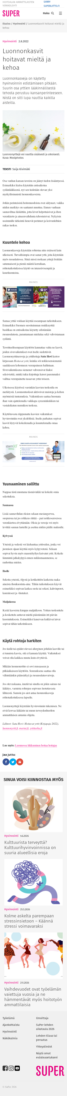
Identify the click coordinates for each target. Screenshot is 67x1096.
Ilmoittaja (42, 1018)
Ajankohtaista (11, 1025)
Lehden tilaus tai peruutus (46, 1038)
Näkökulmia (10, 1038)
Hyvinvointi (19, 23)
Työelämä (9, 1018)
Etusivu (6, 23)
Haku (46, 13)
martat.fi (24, 728)
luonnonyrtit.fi (10, 728)
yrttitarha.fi (36, 728)
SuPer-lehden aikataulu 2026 (45, 1027)
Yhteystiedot (44, 1047)
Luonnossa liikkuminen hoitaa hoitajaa (36, 745)
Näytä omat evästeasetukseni (47, 1055)
